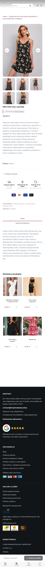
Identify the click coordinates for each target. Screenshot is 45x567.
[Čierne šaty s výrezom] (12, 326)
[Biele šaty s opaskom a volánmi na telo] (12, 286)
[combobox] (20, 5)
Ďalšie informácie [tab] (22, 223)
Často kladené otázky (11, 491)
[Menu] (41, 5)
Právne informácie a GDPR (13, 468)
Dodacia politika (9, 455)
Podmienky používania (12, 498)
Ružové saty (32, 339)
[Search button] (30, 5)
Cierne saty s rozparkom (32, 300)
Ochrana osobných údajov (13, 458)
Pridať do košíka (35, 558)
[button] (10, 173)
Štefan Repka (19, 111)
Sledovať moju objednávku (13, 411)
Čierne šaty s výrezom (12, 340)
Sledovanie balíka (9, 495)
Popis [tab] (22, 218)
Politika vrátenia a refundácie (14, 462)
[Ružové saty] (32, 326)
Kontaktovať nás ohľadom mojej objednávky (20, 415)
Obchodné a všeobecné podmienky (16, 465)
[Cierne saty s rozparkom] (32, 286)
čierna (13, 209)
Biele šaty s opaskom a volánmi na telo (12, 300)
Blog (4, 452)
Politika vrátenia (9, 501)
